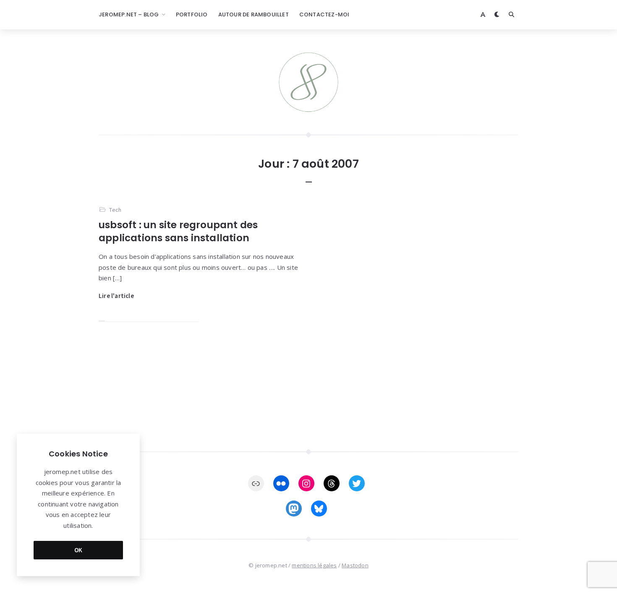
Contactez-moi (324, 14)
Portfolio (192, 14)
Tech (115, 209)
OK (78, 550)
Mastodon (355, 565)
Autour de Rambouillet (253, 14)
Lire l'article (116, 296)
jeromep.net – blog (129, 14)
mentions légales (314, 565)
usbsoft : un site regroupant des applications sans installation (178, 231)
